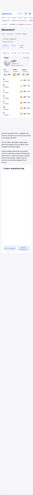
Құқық (25, 18)
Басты (3, 34)
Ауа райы (10, 34)
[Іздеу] (25, 13)
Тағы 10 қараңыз (9, 248)
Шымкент (18, 34)
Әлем (9, 18)
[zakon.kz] (6, 14)
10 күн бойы (21, 46)
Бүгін (5, 45)
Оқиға (20, 18)
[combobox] (10, 38)
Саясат (3, 18)
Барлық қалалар (8, 42)
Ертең (13, 45)
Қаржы (14, 18)
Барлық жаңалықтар (23, 248)
